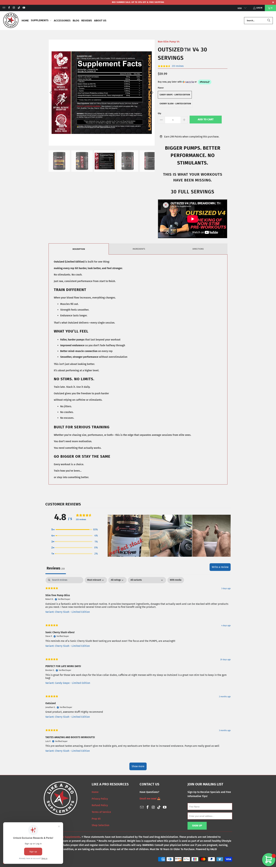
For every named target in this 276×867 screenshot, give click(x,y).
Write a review (220, 567)
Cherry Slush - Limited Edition (175, 103)
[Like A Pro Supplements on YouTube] (23, 8)
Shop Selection (100, 825)
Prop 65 (96, 818)
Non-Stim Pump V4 (169, 41)
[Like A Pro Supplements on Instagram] (13, 8)
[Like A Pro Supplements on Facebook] (8, 8)
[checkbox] (175, 580)
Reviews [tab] (56, 568)
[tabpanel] (138, 675)
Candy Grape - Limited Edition (175, 94)
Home (95, 792)
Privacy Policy (100, 798)
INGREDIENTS (139, 249)
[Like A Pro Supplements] (10, 20)
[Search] (269, 20)
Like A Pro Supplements (66, 836)
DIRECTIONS (198, 249)
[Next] (152, 93)
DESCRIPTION (79, 249)
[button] (41, 20)
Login (259, 8)
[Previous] (51, 93)
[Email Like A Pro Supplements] (3, 8)
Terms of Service (101, 812)
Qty (159, 113)
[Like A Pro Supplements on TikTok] (18, 8)
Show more (138, 766)
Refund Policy (100, 805)
